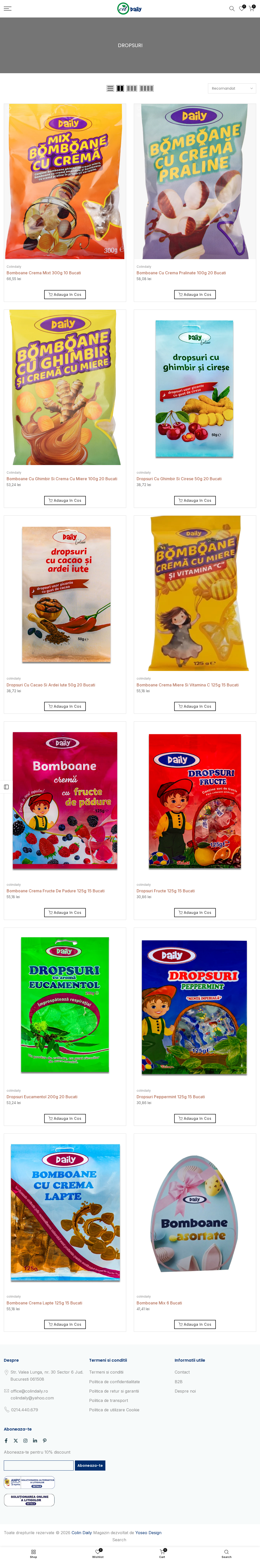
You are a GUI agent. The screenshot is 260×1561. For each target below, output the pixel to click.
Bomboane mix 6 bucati (159, 1302)
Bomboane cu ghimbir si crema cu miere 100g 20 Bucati (62, 478)
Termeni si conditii (106, 1372)
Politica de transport (108, 1400)
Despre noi (185, 1391)
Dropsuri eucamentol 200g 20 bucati (42, 1096)
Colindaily (14, 266)
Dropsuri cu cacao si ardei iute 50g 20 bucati (51, 684)
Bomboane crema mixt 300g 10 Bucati (44, 272)
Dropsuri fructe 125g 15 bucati (166, 890)
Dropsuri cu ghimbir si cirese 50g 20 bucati (179, 478)
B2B (179, 1381)
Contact (182, 1372)
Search (119, 1539)
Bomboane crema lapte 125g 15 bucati (44, 1302)
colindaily (144, 472)
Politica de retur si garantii (114, 1391)
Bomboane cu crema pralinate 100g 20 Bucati (181, 272)
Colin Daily (82, 1532)
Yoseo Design (148, 1532)
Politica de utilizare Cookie (114, 1409)
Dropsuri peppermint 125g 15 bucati (171, 1096)
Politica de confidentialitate (114, 1381)
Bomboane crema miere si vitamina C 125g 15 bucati (188, 684)
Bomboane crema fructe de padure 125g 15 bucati (56, 890)
